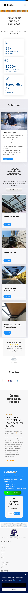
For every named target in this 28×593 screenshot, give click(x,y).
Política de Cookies (16, 580)
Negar (14, 589)
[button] (25, 574)
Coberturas (9, 414)
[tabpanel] (14, 351)
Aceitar (14, 585)
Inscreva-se (17, 513)
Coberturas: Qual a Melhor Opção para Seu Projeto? (14, 421)
